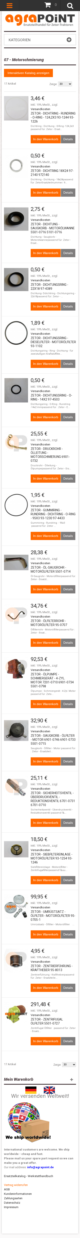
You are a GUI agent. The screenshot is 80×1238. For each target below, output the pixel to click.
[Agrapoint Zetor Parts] (49, 1088)
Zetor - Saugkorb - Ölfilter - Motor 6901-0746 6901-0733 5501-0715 (53, 739)
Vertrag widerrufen (16, 1185)
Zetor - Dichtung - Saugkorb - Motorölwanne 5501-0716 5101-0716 (53, 228)
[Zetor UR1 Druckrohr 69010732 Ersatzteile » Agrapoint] (16, 443)
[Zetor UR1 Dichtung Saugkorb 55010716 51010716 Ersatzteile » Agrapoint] (16, 219)
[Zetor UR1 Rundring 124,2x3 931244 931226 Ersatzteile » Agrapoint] (16, 108)
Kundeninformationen (18, 1193)
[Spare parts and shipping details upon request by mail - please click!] (28, 1101)
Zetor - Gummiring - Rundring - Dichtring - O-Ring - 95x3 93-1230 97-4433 (53, 514)
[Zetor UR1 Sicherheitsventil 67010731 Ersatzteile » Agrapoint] (16, 788)
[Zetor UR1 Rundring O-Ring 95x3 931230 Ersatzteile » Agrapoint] (16, 505)
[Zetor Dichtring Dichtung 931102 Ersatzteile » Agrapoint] (16, 333)
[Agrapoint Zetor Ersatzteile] (30, 1088)
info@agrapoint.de (40, 1167)
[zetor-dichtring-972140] (16, 166)
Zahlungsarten (13, 1198)
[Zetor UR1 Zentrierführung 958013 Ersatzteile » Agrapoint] (16, 961)
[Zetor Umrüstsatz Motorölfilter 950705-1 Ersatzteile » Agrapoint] (16, 906)
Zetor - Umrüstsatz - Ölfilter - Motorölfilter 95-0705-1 (53, 915)
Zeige (53, 84)
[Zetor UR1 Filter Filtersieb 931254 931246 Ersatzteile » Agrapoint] (16, 849)
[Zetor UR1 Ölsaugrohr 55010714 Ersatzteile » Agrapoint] (16, 562)
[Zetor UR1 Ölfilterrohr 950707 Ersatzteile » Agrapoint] (16, 616)
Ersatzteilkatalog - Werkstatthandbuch (28, 1176)
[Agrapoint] (40, 20)
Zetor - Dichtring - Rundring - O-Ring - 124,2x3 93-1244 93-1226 (53, 117)
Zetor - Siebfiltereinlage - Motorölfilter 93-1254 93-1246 (51, 858)
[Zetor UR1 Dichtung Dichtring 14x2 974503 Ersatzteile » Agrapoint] (16, 390)
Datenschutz (12, 1202)
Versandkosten (40, 109)
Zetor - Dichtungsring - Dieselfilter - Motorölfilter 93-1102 (53, 342)
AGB (7, 1189)
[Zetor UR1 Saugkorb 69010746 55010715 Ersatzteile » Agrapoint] (16, 730)
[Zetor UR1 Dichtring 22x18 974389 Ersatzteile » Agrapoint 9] (16, 279)
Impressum (11, 1207)
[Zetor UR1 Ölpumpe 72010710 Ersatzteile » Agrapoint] (16, 669)
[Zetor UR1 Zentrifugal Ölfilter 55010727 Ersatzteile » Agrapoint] (16, 1014)
